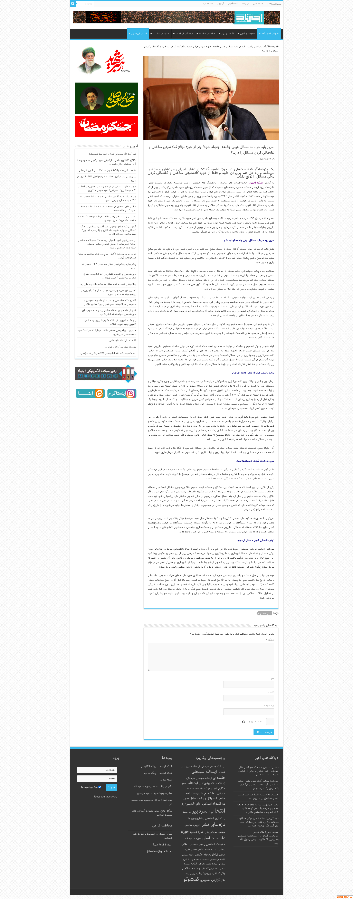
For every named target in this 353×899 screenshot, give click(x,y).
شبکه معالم (166, 780)
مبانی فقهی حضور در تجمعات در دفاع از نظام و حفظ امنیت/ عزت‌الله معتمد (108, 208)
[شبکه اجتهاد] (176, 18)
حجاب (221, 832)
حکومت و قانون (247, 34)
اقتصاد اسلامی (211, 803)
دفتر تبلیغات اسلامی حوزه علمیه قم (153, 787)
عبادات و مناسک (207, 34)
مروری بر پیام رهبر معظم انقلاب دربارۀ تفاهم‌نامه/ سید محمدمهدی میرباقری (106, 332)
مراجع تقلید (211, 864)
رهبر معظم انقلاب (193, 844)
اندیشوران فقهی (139, 34)
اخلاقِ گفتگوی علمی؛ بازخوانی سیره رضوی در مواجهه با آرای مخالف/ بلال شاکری (106, 162)
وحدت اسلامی (191, 868)
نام (272, 678)
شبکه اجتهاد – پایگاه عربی (158, 773)
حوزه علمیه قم (193, 838)
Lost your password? (105, 797)
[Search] (73, 4)
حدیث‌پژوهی (211, 832)
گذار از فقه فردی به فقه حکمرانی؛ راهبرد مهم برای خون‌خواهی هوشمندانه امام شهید (109, 312)
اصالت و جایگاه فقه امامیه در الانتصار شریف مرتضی (108, 353)
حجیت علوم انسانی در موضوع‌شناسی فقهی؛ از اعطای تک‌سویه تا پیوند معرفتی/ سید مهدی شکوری (107, 188)
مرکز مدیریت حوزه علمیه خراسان (154, 793)
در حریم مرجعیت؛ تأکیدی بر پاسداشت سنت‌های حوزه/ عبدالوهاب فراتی (107, 256)
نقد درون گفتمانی (209, 869)
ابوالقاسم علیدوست (203, 793)
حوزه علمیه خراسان (203, 835)
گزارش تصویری (210, 880)
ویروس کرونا (205, 873)
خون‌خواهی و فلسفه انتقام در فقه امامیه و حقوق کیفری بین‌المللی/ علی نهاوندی (110, 276)
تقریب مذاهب (192, 825)
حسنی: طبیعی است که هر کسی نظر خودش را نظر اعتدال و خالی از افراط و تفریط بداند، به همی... (258, 771)
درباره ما (245, 3)
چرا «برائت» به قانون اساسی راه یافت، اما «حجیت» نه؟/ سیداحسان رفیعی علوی (108, 198)
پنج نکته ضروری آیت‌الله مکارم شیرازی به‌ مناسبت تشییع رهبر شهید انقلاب (109, 322)
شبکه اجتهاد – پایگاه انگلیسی (156, 766)
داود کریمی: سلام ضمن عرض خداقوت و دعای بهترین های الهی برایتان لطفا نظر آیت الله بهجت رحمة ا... (258, 822)
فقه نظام (221, 859)
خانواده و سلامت (161, 34)
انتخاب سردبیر (208, 811)
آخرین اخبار (260, 47)
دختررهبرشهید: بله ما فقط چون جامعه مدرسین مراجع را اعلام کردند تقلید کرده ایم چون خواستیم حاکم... (257, 808)
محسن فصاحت (209, 859)
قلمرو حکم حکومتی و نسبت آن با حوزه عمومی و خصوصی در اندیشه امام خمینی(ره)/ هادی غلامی (110, 302)
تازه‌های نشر (213, 825)
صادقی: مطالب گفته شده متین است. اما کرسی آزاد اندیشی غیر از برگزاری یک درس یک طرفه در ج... (258, 785)
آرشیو (221, 3)
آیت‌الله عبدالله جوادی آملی (212, 784)
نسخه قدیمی (233, 3)
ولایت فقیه (218, 873)
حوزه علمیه (197, 832)
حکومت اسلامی (215, 844)
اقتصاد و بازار (227, 34)
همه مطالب (208, 3)
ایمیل (271, 692)
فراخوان (213, 854)
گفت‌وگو (191, 879)
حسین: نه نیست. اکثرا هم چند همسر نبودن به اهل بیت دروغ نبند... (258, 797)
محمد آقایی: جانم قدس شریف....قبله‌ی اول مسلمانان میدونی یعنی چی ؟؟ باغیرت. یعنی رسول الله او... (258, 837)
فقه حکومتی (200, 854)
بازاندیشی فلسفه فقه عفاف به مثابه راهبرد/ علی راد (108, 284)
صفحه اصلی (258, 3)
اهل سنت (186, 812)
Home (272, 47)
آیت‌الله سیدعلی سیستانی (199, 778)
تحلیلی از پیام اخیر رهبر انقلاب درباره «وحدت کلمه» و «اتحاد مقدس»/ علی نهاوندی (107, 219)
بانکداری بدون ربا (196, 818)
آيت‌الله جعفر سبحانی (213, 766)
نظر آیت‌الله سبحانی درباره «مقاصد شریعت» (112, 154)
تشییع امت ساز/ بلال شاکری (120, 347)
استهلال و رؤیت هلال (203, 798)
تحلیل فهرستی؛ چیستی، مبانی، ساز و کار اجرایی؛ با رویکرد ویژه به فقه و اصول (108, 292)
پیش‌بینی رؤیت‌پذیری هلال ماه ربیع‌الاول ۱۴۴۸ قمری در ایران (106, 178)
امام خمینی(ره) (191, 803)
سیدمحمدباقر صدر (203, 849)
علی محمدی (265, 613)
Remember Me (89, 788)
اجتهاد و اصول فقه (270, 34)
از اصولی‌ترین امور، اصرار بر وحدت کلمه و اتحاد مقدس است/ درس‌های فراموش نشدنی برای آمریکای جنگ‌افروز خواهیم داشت (106, 244)
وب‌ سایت (269, 705)
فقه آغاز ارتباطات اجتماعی (122, 341)
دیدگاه (270, 640)
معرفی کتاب (198, 863)
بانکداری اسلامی (215, 818)
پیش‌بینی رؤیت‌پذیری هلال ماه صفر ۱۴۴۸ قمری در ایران (109, 266)
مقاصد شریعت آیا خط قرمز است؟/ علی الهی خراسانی (107, 170)
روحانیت (221, 850)
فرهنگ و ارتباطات (184, 34)
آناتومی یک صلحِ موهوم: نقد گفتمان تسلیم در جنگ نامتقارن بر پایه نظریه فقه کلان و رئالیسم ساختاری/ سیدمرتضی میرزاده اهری (108, 230)
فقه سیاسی (187, 855)
